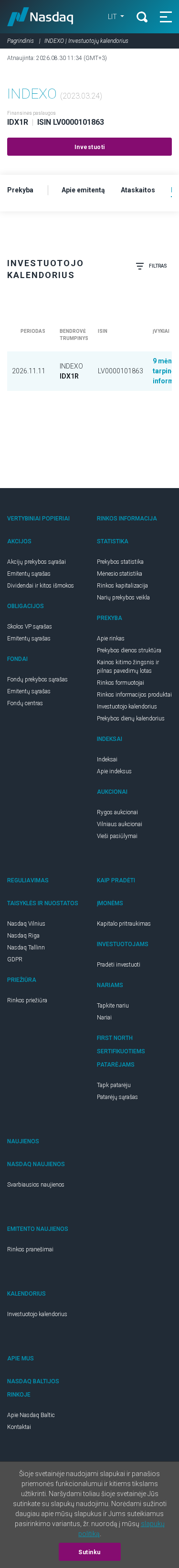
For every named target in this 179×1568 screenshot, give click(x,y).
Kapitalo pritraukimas (124, 923)
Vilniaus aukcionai (119, 824)
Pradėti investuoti (118, 964)
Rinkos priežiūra (27, 1000)
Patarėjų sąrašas (117, 1097)
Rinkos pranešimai (30, 1249)
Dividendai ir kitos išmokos (40, 585)
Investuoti (89, 147)
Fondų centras (25, 703)
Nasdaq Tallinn (26, 947)
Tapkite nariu (113, 1005)
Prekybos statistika (120, 562)
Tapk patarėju (114, 1085)
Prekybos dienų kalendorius (131, 718)
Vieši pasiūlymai (117, 836)
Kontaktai (19, 1427)
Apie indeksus (114, 771)
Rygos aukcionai (117, 812)
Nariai (104, 1017)
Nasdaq (40, 16)
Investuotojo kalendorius (127, 706)
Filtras (158, 266)
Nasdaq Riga (23, 935)
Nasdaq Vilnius (26, 923)
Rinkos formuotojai (120, 682)
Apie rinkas (111, 638)
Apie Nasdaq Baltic (31, 1415)
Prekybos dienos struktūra (129, 650)
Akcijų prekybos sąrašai (36, 562)
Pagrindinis (20, 41)
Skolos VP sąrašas (29, 626)
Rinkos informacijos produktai (134, 694)
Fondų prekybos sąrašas (37, 679)
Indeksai (107, 759)
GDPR (14, 959)
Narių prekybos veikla (123, 597)
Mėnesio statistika (119, 573)
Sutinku (89, 1552)
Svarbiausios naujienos (35, 1184)
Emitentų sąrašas (29, 573)
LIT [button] (113, 16)
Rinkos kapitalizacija (122, 585)
